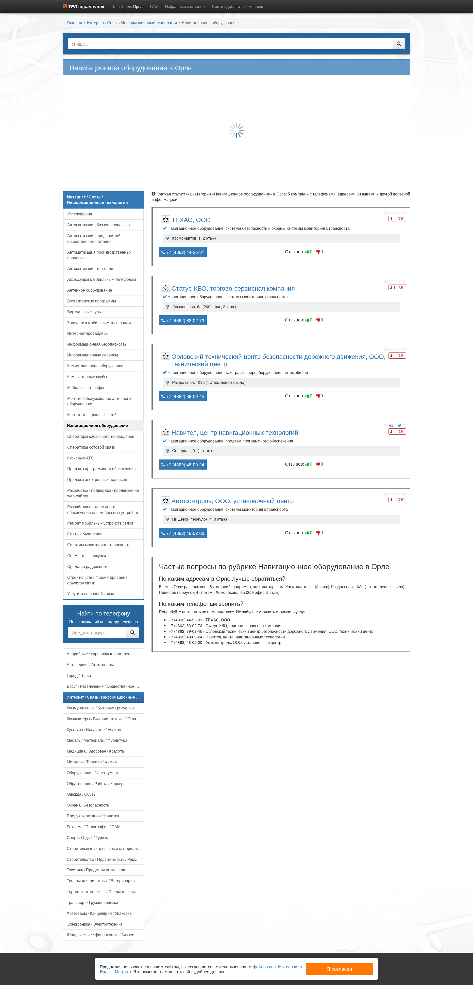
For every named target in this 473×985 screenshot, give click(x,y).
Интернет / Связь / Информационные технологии (105, 697)
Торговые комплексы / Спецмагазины (101, 891)
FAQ (154, 6)
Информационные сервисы (92, 355)
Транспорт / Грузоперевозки (92, 902)
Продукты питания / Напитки (93, 816)
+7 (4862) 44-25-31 (184, 252)
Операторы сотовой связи (91, 447)
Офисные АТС (80, 458)
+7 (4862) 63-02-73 (184, 320)
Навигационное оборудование (97, 425)
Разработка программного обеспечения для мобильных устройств (103, 509)
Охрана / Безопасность (88, 805)
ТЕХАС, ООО (191, 219)
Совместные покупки (86, 555)
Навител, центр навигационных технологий (234, 432)
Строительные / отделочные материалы (103, 848)
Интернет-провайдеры (88, 333)
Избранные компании (185, 6)
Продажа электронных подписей (97, 479)
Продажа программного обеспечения (101, 468)
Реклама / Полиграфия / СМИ (94, 826)
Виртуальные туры (84, 312)
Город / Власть (80, 675)
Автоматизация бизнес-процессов (98, 225)
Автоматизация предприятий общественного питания (93, 238)
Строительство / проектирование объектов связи (97, 580)
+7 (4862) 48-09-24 (184, 464)
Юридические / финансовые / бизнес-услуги (105, 934)
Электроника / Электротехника (94, 924)
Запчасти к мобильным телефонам (99, 322)
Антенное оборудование (89, 290)
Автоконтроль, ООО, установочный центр (232, 500)
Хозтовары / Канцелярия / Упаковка (99, 913)
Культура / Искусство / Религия (94, 729)
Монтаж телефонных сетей (92, 414)
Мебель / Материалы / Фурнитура (97, 740)
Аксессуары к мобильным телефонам (101, 279)
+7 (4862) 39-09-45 (184, 396)
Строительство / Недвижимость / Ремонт (104, 859)
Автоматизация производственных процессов (99, 255)
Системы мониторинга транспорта (99, 544)
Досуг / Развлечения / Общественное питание (105, 686)
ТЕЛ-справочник (85, 6)
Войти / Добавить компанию (237, 6)
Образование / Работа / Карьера (96, 783)
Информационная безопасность (96, 344)
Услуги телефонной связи (90, 593)
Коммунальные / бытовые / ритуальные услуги (105, 708)
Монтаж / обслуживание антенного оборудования (99, 401)
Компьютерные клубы (87, 376)
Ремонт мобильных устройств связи (100, 523)
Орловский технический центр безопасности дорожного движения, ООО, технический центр (278, 360)
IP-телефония (79, 214)
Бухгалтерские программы (91, 301)
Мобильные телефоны (87, 387)
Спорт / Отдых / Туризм (88, 837)
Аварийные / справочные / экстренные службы (105, 653)
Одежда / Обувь (81, 794)
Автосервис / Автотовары (90, 664)
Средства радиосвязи (87, 566)
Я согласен (339, 968)
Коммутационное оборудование (96, 366)
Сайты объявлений (84, 534)
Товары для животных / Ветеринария (101, 880)
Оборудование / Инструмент (92, 772)
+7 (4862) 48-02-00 (184, 533)
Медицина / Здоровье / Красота (95, 751)
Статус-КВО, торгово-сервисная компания (233, 287)
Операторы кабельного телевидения (100, 436)
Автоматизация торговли (90, 268)
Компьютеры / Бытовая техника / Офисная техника (105, 718)
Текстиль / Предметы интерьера (96, 870)
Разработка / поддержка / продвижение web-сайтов (103, 493)
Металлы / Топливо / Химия (92, 762)
